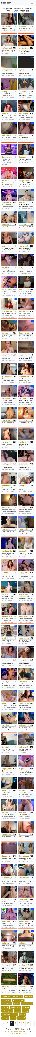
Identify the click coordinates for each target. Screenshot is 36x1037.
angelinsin (23, 900)
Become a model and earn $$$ (17, 1031)
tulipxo (21, 769)
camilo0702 (6, 900)
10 (28, 1023)
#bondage (6, 1014)
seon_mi (22, 202)
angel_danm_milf (24, 638)
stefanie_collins (7, 48)
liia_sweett (6, 398)
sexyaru (5, 442)
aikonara (5, 573)
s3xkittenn (23, 682)
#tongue (5, 1018)
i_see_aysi (5, 682)
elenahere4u (7, 486)
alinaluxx (22, 442)
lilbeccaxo (23, 987)
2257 (24, 1034)
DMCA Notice (15, 1034)
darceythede (7, 616)
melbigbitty (6, 135)
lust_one (22, 398)
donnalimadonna (24, 856)
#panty (25, 1011)
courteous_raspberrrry (7, 878)
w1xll (20, 834)
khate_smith (23, 529)
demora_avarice (7, 157)
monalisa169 (23, 595)
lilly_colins (23, 420)
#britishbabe (7, 1004)
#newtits (26, 1007)
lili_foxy (21, 70)
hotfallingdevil (7, 987)
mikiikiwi (5, 181)
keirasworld (6, 26)
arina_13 (5, 113)
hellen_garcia (24, 921)
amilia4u (5, 812)
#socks (15, 1014)
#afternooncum (27, 1004)
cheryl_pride (24, 181)
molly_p (5, 703)
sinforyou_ (23, 157)
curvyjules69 (7, 725)
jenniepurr (23, 224)
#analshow (6, 996)
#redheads (6, 1000)
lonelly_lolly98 (24, 965)
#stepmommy (15, 1007)
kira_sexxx (23, 92)
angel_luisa (23, 573)
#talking (17, 1011)
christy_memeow (7, 464)
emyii (21, 355)
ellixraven (22, 26)
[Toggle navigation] (32, 3)
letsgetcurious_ (7, 224)
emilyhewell (7, 943)
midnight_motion (24, 48)
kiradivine (5, 660)
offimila (21, 135)
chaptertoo (6, 834)
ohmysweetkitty (24, 246)
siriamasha (6, 791)
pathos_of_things (24, 747)
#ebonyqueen (7, 1011)
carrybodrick (24, 377)
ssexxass (5, 333)
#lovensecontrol (18, 1000)
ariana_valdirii (24, 660)
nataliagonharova (7, 551)
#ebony (22, 1014)
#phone (5, 1007)
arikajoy (22, 507)
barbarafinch (24, 812)
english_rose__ (7, 769)
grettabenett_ (7, 377)
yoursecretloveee (7, 529)
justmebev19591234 (24, 878)
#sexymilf (21, 1018)
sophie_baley (7, 290)
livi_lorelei (6, 268)
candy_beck (6, 638)
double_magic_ (24, 333)
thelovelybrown (24, 113)
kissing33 (22, 486)
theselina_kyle (24, 290)
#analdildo (28, 996)
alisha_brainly (7, 70)
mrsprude (6, 921)
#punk (13, 1018)
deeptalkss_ (6, 856)
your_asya (6, 420)
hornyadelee (7, 595)
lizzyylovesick (7, 355)
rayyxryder (6, 246)
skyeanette (6, 202)
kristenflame (24, 703)
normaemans (24, 311)
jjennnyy (22, 791)
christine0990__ (24, 943)
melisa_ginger (24, 725)
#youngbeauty (17, 996)
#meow (16, 1004)
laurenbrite (23, 464)
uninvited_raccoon (7, 311)
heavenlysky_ (24, 616)
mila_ (21, 268)
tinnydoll (5, 747)
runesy (4, 92)
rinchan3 (22, 551)
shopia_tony (6, 965)
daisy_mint (6, 507)
